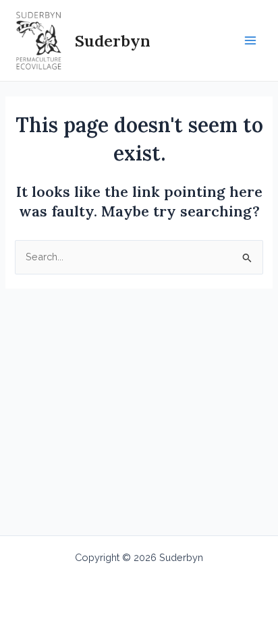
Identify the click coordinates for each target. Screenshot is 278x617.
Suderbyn (112, 40)
